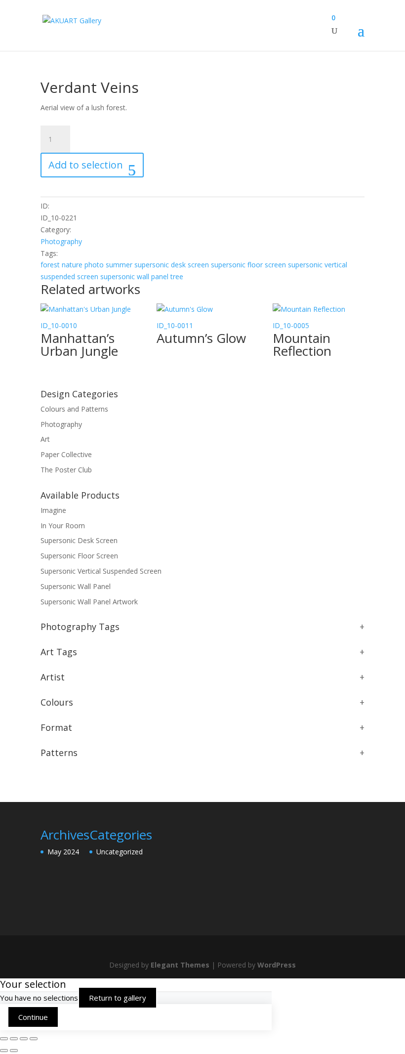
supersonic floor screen (248, 264)
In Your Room (62, 525)
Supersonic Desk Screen (79, 540)
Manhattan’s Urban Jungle (79, 344)
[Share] (24, 1038)
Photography (61, 241)
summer (119, 264)
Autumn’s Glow (201, 338)
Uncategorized (119, 851)
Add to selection (85, 164)
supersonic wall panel (134, 276)
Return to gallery (117, 998)
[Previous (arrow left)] (4, 1050)
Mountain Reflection (302, 344)
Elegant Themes (180, 965)
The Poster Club (66, 469)
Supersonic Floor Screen (79, 555)
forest (50, 264)
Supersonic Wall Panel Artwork (89, 601)
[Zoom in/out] (4, 1038)
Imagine (53, 510)
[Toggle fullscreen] (14, 1038)
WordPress (276, 965)
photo (94, 264)
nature (72, 264)
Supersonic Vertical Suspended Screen (101, 571)
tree (176, 276)
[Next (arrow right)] (14, 1050)
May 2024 (63, 851)
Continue (33, 1017)
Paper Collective (66, 454)
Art (45, 439)
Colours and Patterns (74, 409)
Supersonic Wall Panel (75, 586)
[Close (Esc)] (34, 1038)
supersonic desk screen (171, 264)
